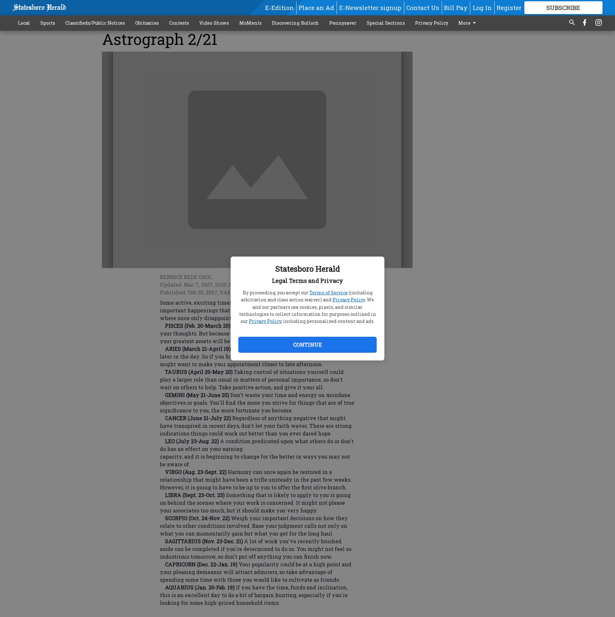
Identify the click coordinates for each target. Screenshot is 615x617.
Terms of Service (328, 293)
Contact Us (422, 8)
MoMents (250, 23)
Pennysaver (343, 23)
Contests (179, 23)
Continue (307, 344)
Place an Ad (316, 8)
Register (508, 8)
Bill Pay (456, 8)
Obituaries (147, 23)
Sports (47, 23)
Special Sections (386, 23)
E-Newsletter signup (370, 8)
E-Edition (279, 8)
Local (24, 23)
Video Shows (214, 23)
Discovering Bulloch (295, 23)
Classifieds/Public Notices (95, 23)
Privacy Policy (348, 300)
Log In (482, 8)
